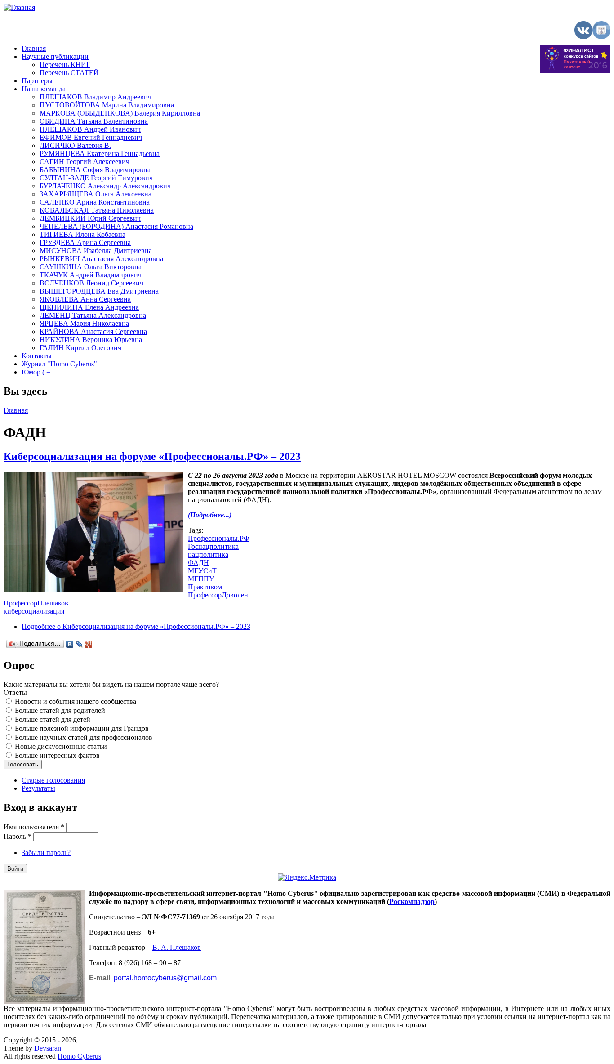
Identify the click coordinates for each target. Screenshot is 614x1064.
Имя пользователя (34, 827)
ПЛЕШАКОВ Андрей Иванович (90, 129)
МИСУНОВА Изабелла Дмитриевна (96, 250)
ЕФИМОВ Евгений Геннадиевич (91, 137)
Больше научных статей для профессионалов (83, 737)
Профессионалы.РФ (218, 538)
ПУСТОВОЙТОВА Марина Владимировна (107, 105)
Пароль (17, 836)
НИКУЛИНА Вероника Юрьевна (91, 339)
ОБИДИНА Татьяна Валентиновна (94, 121)
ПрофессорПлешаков (36, 603)
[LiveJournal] (79, 644)
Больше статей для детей (52, 719)
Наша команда (44, 89)
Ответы (15, 692)
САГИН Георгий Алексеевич (84, 161)
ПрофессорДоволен (218, 595)
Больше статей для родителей (60, 710)
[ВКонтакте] (70, 644)
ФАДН (198, 562)
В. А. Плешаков (176, 947)
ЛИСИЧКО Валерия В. (75, 145)
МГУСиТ (202, 570)
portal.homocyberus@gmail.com (165, 978)
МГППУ (201, 579)
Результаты (38, 788)
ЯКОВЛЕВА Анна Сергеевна (85, 299)
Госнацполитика (213, 546)
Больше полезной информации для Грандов (82, 728)
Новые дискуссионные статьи (61, 746)
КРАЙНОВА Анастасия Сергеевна (93, 331)
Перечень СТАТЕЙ (69, 72)
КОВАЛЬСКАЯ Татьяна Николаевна (97, 210)
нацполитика (208, 554)
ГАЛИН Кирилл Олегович (80, 348)
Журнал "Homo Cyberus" (59, 364)
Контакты (37, 356)
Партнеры (37, 81)
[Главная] (19, 7)
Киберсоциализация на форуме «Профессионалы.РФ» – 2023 (152, 456)
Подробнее (136, 626)
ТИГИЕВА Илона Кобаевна (82, 234)
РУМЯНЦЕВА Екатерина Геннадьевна (100, 153)
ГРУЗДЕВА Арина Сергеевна (85, 242)
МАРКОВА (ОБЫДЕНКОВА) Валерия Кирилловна (120, 113)
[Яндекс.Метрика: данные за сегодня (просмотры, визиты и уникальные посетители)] (307, 877)
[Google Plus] (88, 644)
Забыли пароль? (46, 852)
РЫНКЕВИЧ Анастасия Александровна (101, 259)
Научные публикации (55, 56)
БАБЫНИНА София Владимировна (95, 170)
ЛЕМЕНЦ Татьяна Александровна (93, 315)
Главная (34, 48)
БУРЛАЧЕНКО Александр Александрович (105, 186)
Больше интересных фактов (57, 755)
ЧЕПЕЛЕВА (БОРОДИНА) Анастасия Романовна (116, 226)
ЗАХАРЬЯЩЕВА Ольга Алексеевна (95, 194)
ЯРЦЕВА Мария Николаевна (84, 323)
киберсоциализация (34, 611)
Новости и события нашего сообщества (75, 701)
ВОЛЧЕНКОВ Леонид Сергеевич (91, 283)
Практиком (205, 587)
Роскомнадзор (412, 901)
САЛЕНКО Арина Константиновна (95, 202)
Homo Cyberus (79, 1056)
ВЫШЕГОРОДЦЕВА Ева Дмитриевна (99, 291)
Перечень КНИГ (65, 64)
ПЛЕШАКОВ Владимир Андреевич (95, 97)
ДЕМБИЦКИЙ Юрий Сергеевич (90, 218)
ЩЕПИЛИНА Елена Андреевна (89, 307)
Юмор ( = (36, 372)
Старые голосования (53, 780)
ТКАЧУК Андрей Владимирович (91, 275)
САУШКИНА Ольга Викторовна (91, 267)
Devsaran (47, 1048)
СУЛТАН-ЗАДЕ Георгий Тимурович (96, 178)
